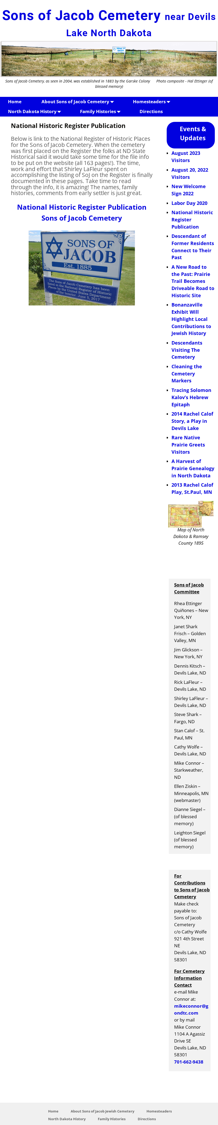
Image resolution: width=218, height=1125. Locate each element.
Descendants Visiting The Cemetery (186, 350)
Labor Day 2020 (189, 203)
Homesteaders (149, 101)
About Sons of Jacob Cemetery (75, 101)
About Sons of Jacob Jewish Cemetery (102, 1111)
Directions (151, 111)
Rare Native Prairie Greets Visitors (188, 444)
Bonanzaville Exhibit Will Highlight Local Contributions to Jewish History (191, 318)
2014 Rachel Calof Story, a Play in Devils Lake (192, 421)
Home (15, 101)
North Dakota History (32, 111)
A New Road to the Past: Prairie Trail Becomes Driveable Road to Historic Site (192, 281)
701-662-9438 (188, 1062)
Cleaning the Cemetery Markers (186, 373)
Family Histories (98, 111)
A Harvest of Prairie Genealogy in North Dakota (192, 468)
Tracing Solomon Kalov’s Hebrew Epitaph (191, 397)
